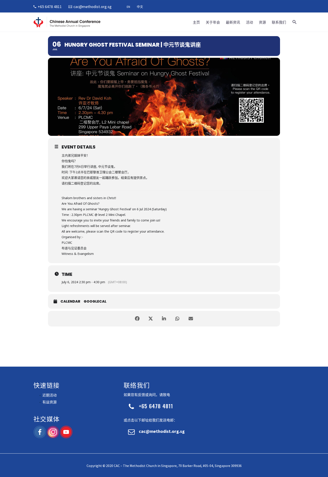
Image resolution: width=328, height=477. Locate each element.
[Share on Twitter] (150, 318)
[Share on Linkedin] (164, 318)
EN (128, 7)
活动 (249, 22)
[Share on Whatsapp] (177, 318)
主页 (196, 22)
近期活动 (49, 395)
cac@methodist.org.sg (92, 6)
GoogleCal (95, 301)
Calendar (70, 301)
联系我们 (279, 22)
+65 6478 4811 (50, 6)
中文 (140, 7)
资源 (262, 22)
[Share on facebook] (137, 318)
